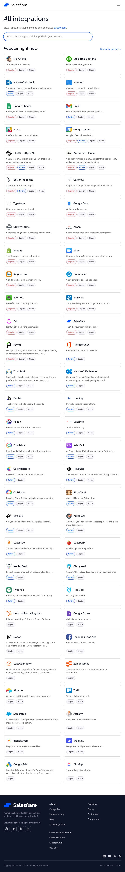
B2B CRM (53, 847)
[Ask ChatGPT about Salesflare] (6, 829)
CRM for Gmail (56, 842)
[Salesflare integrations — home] (15, 5)
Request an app (56, 814)
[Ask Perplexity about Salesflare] (28, 829)
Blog (51, 819)
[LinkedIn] (104, 856)
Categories (54, 809)
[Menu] (118, 5)
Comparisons (94, 819)
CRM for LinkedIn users (60, 832)
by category (60, 28)
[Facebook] (120, 856)
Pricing (91, 809)
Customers (93, 814)
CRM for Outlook (57, 837)
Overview (92, 804)
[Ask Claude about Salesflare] (21, 829)
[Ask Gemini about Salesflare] (14, 829)
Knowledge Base (57, 824)
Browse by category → (110, 49)
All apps (53, 804)
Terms (118, 865)
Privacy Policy (106, 865)
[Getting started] (109, 856)
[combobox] (48, 36)
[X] (114, 856)
